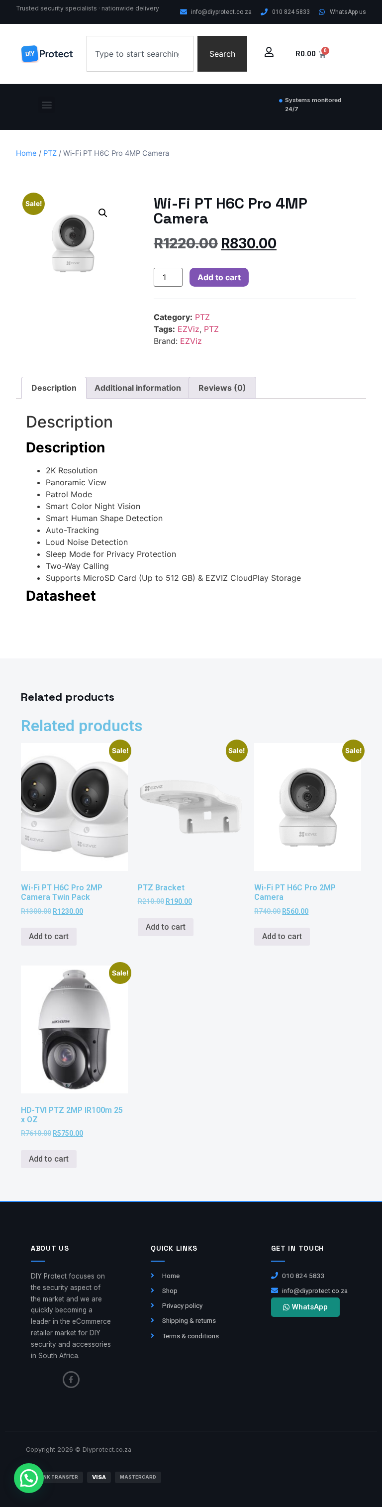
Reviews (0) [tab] (222, 388)
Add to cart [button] (49, 936)
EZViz (188, 329)
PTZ (50, 153)
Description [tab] (54, 388)
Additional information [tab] (138, 388)
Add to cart (219, 277)
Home (26, 153)
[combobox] (140, 54)
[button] (46, 105)
